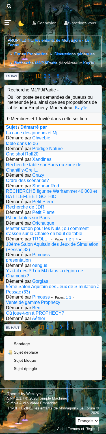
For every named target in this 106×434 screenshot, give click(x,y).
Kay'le (88, 62)
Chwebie (41, 137)
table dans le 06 (22, 143)
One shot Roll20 (22, 154)
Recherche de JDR (25, 207)
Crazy (38, 175)
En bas (11, 76)
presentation (18, 260)
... (54, 76)
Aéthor (38, 318)
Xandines (41, 159)
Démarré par (33, 127)
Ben (36, 307)
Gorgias (40, 281)
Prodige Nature (47, 148)
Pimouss (41, 254)
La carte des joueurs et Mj (31, 132)
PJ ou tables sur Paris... (29, 217)
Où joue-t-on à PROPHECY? (35, 313)
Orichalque (43, 223)
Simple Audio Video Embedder (32, 403)
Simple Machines (54, 398)
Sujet (11, 127)
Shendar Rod (45, 185)
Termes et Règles (82, 429)
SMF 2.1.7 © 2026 (22, 398)
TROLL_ (40, 238)
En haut (13, 327)
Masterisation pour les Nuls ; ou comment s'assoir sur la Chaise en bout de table (47, 231)
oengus (39, 265)
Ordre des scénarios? (27, 180)
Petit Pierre (43, 201)
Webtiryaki (35, 394)
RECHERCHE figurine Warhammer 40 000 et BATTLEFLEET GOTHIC (51, 194)
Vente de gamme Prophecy (33, 302)
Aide (60, 429)
